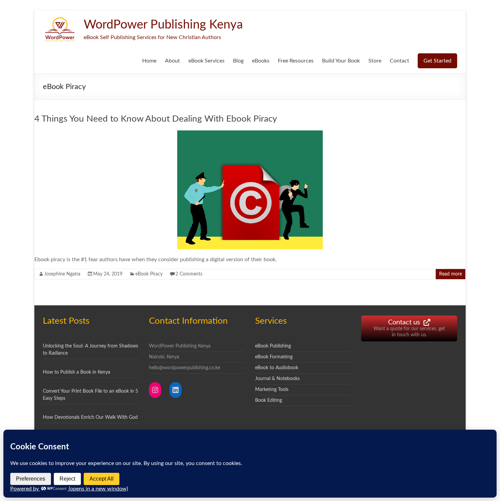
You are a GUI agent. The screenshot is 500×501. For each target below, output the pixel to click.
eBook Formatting (274, 357)
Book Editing (268, 400)
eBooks (260, 61)
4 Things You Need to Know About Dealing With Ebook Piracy (155, 118)
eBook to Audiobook (276, 367)
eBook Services (206, 61)
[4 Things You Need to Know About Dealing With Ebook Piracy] (250, 134)
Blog (238, 61)
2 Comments (189, 274)
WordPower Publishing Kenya (163, 25)
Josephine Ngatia (62, 274)
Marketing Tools (271, 389)
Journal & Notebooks (277, 378)
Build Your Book (341, 61)
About (172, 61)
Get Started (437, 61)
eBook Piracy (149, 274)
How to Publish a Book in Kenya (76, 372)
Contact (399, 61)
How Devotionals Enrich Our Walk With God (90, 417)
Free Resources (296, 61)
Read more (450, 274)
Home (149, 61)
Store (374, 61)
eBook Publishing (273, 346)
